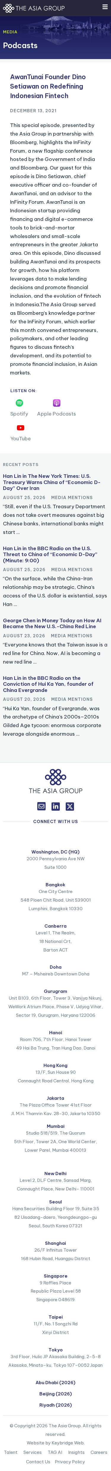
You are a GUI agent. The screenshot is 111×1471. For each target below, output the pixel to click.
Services (32, 1452)
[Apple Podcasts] (56, 403)
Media (10, 32)
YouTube (20, 438)
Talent (10, 1452)
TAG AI (55, 1452)
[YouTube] (20, 427)
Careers (99, 1452)
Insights (76, 1452)
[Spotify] (19, 403)
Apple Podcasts (56, 413)
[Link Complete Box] (55, 506)
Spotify (19, 413)
